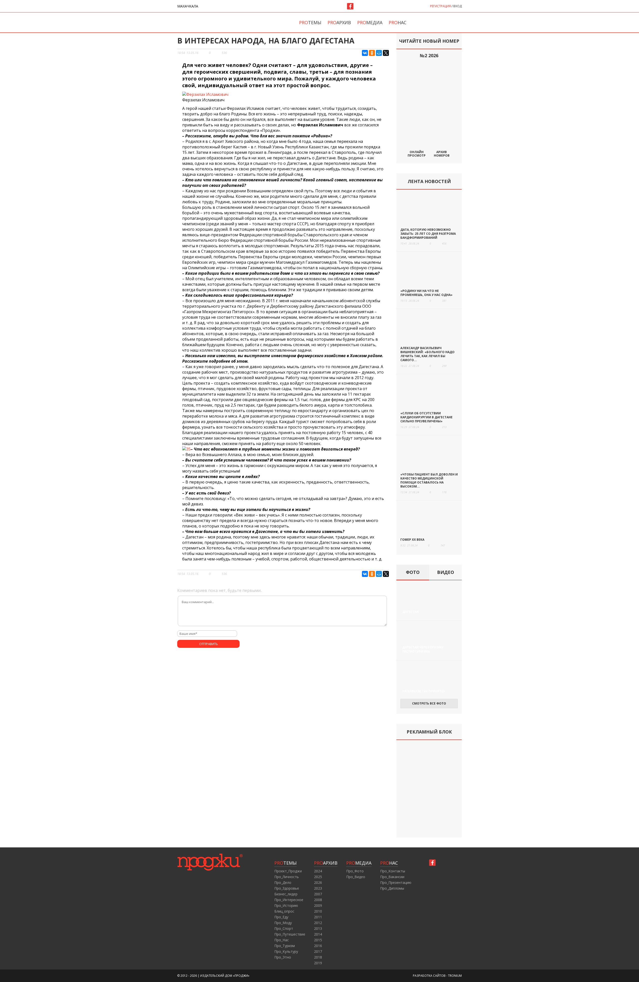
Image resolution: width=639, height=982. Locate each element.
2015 (318, 940)
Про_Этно (282, 957)
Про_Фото (355, 871)
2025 (318, 876)
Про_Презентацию (395, 882)
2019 (318, 963)
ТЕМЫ (285, 863)
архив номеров (442, 153)
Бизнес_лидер (286, 894)
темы (310, 22)
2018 (318, 957)
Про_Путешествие (289, 934)
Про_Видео (355, 876)
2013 (318, 928)
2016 (318, 945)
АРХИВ (325, 863)
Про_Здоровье (286, 888)
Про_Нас (281, 940)
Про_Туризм (284, 945)
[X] (386, 53)
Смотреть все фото (429, 703)
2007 (318, 894)
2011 (318, 917)
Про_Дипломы (392, 888)
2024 (318, 871)
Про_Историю (286, 905)
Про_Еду (281, 917)
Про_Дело (282, 882)
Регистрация (440, 6)
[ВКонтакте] (365, 53)
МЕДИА (358, 863)
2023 (318, 888)
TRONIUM (455, 976)
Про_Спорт (283, 928)
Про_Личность (286, 876)
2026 (318, 882)
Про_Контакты (392, 871)
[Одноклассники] (372, 53)
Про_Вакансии (392, 876)
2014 (318, 934)
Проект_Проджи (288, 871)
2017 (318, 951)
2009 (318, 905)
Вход (457, 6)
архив (339, 22)
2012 (318, 922)
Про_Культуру (286, 951)
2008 (318, 899)
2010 (318, 911)
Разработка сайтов (429, 976)
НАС (389, 863)
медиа (369, 22)
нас (397, 22)
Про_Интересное (288, 899)
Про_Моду (283, 922)
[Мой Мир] (379, 53)
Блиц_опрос (284, 911)
